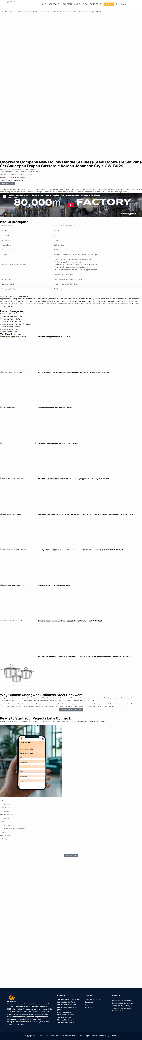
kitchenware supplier (123, 299)
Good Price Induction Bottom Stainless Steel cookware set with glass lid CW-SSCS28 (73, 372)
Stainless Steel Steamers (66, 1022)
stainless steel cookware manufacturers (110, 301)
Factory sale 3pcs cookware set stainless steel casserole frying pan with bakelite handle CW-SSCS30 (80, 550)
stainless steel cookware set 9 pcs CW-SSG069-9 (58, 443)
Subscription (89, 1007)
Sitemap (114, 1036)
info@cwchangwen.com (14, 180)
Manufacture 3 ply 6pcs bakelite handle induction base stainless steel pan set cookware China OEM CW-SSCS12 (84, 656)
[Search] (116, 4)
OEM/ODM (67, 4)
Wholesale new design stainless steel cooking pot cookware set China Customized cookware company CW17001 (85, 514)
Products (8, 12)
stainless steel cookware (57, 301)
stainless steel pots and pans (84, 304)
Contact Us (95, 4)
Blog (85, 4)
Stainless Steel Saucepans (66, 1015)
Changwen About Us (92, 999)
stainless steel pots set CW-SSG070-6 (53, 337)
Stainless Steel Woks (64, 1017)
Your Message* (5, 835)
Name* (2, 800)
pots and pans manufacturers (37, 301)
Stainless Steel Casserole (66, 1004)
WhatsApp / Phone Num (8, 814)
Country (3, 821)
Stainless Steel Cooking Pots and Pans (53, 585)
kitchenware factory (86, 299)
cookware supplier (56, 299)
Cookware (53, 4)
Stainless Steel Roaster (65, 1020)
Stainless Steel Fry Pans (66, 1002)
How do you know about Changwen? (12, 828)
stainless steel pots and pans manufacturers (112, 304)
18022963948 (11, 178)
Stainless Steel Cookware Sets (19, 296)
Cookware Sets (42, 299)
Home (43, 4)
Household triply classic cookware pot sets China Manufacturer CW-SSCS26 (69, 621)
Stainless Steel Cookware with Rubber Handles (56, 304)
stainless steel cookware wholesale (25, 304)
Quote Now (109, 4)
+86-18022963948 (125, 1001)
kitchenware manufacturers (105, 299)
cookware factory (10, 299)
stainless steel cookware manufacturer (81, 301)
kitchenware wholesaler (16, 301)
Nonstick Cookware (64, 1012)
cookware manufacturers (27, 299)
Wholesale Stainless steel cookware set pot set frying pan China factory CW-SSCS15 (73, 479)
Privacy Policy (104, 1036)
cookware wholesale (70, 299)
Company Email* (5, 807)
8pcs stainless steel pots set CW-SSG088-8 (56, 408)
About (77, 4)
